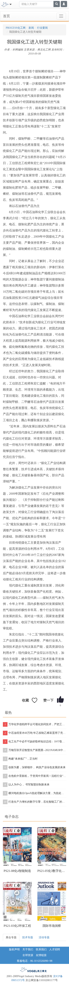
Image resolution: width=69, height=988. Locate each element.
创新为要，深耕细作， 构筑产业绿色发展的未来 (35, 767)
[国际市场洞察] (51, 901)
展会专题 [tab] (11, 937)
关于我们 (27, 949)
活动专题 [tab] (44, 937)
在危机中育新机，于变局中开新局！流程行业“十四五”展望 (35, 776)
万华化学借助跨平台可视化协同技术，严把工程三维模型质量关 (35, 724)
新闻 (31, 27)
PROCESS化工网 (15, 27)
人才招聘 (54, 949)
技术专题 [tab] (27, 937)
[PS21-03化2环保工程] (17, 901)
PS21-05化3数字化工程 (51, 870)
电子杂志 (12, 817)
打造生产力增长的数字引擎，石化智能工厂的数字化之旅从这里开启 (35, 801)
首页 (6, 16)
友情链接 (41, 955)
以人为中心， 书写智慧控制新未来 (27, 784)
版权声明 (14, 949)
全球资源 (27, 955)
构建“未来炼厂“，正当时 (21, 758)
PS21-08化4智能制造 (17, 870)
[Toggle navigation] (61, 16)
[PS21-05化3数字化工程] (51, 846)
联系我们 (41, 949)
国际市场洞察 (52, 925)
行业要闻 (42, 27)
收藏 (25, 700)
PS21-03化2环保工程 (17, 925)
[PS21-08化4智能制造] (17, 846)
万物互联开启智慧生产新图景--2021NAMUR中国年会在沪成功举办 (35, 750)
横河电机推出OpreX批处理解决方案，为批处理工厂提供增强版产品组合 (35, 793)
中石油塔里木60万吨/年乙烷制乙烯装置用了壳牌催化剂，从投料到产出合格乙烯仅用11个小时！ (35, 732)
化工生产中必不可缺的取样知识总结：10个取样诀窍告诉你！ (35, 741)
